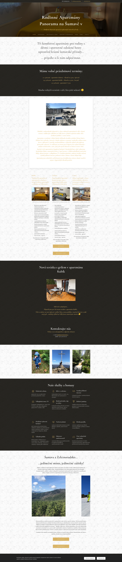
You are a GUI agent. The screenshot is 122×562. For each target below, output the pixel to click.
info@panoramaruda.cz (62, 335)
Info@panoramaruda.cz (76, 1)
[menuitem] (35, 34)
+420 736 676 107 (87, 1)
